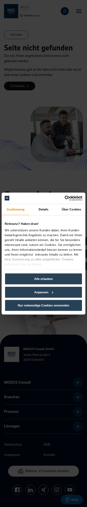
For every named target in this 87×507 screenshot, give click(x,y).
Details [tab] (44, 209)
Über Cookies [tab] (71, 209)
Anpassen (41, 292)
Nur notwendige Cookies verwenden (43, 305)
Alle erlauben (43, 279)
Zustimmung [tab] (16, 209)
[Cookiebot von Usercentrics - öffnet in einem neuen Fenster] (64, 198)
